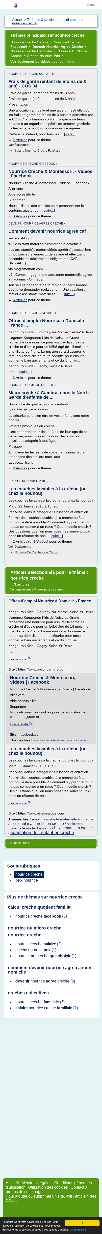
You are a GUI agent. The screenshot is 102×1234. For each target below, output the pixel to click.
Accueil (12, 1183)
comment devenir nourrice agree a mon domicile (49, 970)
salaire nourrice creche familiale (37, 150)
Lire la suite (17, 659)
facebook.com (31, 734)
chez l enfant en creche (72, 828)
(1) (35, 950)
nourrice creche (76, 740)
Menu (91, 5)
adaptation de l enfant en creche (42, 832)
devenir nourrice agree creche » (37, 223)
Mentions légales (36, 1183)
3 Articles (20, 216)
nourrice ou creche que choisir (36, 552)
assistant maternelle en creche (37, 823)
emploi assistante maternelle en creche (62, 819)
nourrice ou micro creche (34, 928)
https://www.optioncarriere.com (42, 669)
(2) (38, 944)
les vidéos (43, 61)
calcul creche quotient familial (40, 907)
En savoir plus (78, 1229)
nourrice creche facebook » (32, 164)
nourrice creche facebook (48, 740)
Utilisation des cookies (48, 1187)
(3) (41, 916)
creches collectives (28, 992)
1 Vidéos (40, 541)
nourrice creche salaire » (31, 74)
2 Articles (20, 140)
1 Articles (20, 541)
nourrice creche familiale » (32, 313)
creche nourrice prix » (28, 481)
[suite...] (70, 134)
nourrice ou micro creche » (32, 385)
